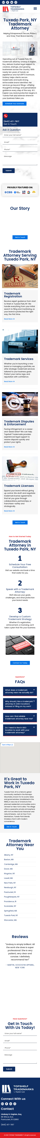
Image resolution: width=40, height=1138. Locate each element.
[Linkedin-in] (11, 2)
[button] (35, 8)
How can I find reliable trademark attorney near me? (19, 717)
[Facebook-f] (7, 2)
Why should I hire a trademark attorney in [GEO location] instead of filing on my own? (19, 704)
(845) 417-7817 (11, 121)
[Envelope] (3, 2)
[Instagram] (15, 2)
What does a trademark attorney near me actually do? (19, 691)
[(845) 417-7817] (6, 116)
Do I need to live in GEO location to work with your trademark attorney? (17, 730)
